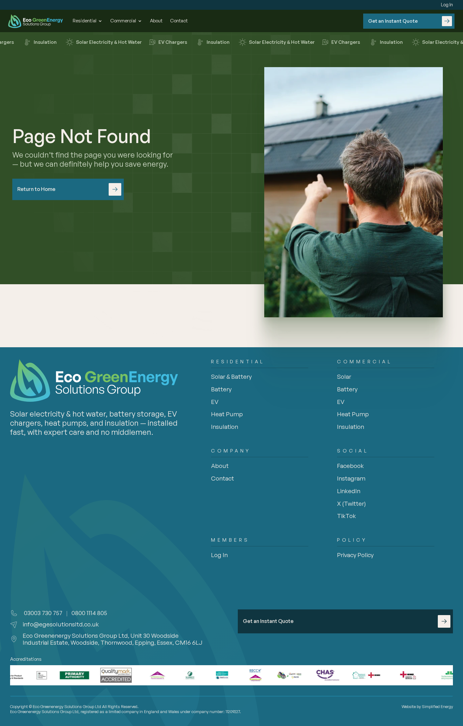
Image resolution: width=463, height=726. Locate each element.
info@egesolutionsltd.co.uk (61, 624)
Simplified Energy (437, 706)
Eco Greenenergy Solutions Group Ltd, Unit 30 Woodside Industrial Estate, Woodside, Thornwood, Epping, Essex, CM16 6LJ (113, 639)
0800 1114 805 (89, 613)
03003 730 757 (42, 613)
